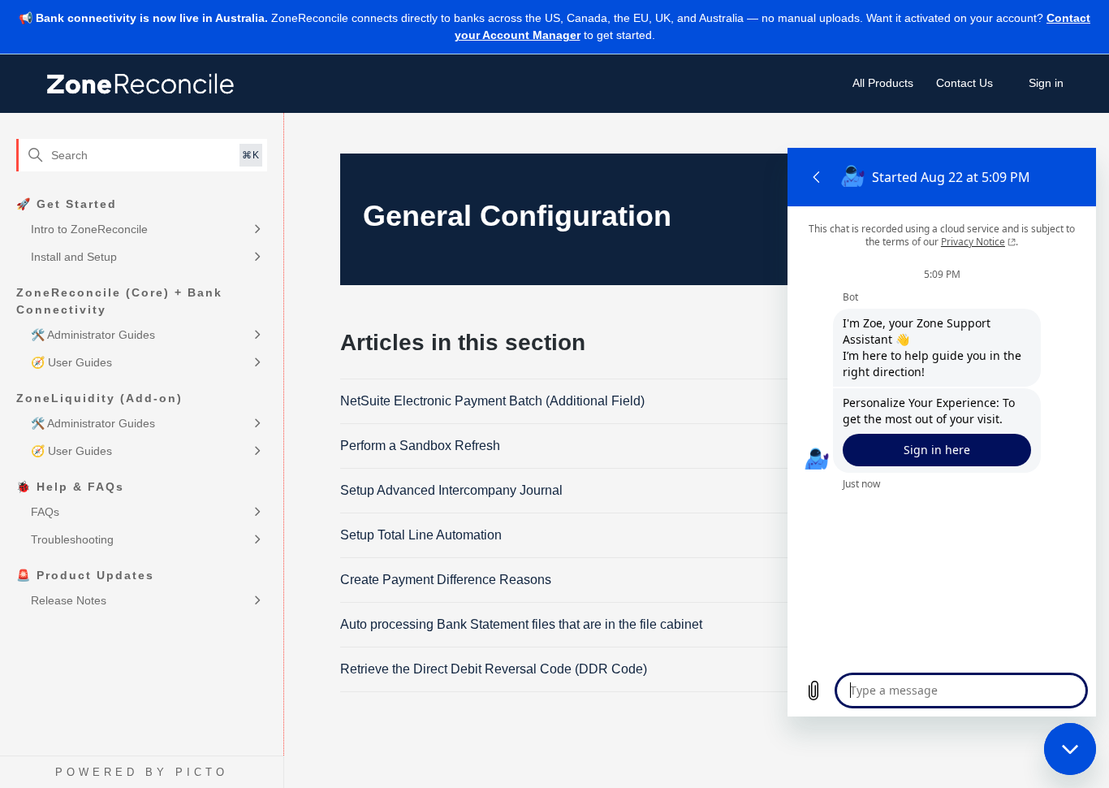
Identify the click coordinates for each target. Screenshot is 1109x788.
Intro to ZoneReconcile (89, 229)
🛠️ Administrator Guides (93, 334)
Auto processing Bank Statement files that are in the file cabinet (521, 624)
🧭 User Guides (71, 362)
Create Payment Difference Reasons (445, 580)
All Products (882, 82)
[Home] (142, 83)
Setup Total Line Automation (421, 535)
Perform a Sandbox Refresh (420, 445)
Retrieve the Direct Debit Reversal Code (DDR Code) (493, 669)
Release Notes (68, 600)
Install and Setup (74, 256)
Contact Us (964, 82)
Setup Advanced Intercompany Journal (451, 490)
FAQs (45, 511)
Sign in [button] (1046, 82)
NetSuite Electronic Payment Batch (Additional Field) (492, 401)
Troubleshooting (72, 539)
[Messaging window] (942, 432)
